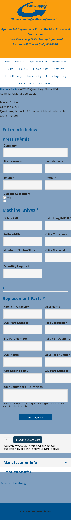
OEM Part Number (15, 323)
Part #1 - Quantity (16, 306)
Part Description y (15, 371)
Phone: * (50, 177)
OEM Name (52, 306)
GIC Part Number (15, 339)
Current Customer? (16, 194)
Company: (10, 145)
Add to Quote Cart (29, 439)
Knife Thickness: (56, 234)
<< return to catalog (13, 483)
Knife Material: (55, 250)
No (8, 201)
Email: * (8, 177)
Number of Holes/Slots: (19, 250)
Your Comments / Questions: (23, 387)
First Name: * (12, 161)
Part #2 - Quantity (57, 339)
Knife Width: (12, 234)
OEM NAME (10, 218)
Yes (8, 198)
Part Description (56, 323)
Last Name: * (54, 161)
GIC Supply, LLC (33, 11)
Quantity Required (16, 266)
